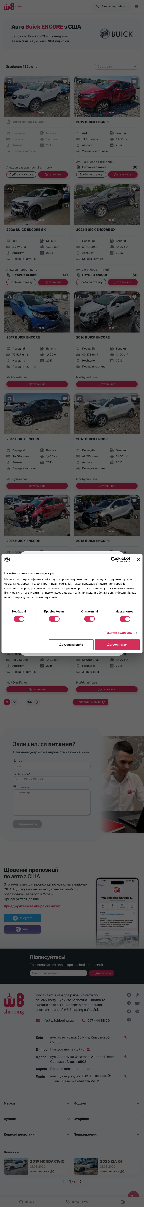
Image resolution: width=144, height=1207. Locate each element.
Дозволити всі (117, 644)
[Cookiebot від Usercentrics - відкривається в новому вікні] (113, 559)
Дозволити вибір (71, 644)
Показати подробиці (118, 632)
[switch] (54, 619)
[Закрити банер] (138, 559)
